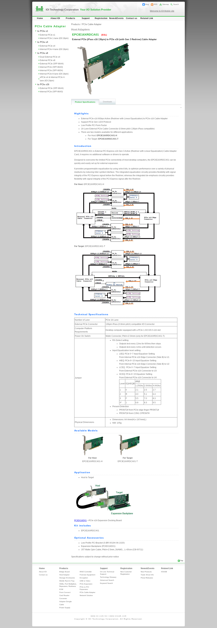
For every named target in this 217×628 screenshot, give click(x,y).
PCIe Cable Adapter (91, 24)
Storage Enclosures (67, 578)
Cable (61, 604)
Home (40, 18)
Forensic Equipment (87, 575)
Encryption (84, 578)
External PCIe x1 (47, 35)
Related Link (146, 18)
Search (176, 4)
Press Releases (147, 578)
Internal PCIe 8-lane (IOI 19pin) (54, 74)
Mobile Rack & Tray (66, 581)
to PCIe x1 (42, 31)
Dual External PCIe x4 (50, 57)
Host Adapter (64, 575)
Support (86, 18)
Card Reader (64, 595)
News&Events (116, 18)
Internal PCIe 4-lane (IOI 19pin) (54, 49)
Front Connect (65, 592)
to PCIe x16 (43, 84)
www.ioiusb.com (118, 616)
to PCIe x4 (42, 42)
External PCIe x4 (47, 46)
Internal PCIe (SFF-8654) (51, 70)
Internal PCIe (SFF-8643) (51, 67)
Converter (63, 598)
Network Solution (86, 595)
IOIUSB (164, 572)
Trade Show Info (147, 575)
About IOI (55, 18)
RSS (155, 4)
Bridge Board (64, 572)
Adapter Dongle (65, 601)
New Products (146, 572)
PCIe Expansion (86, 584)
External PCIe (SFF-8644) (52, 63)
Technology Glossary (108, 577)
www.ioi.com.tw (99, 616)
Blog (147, 4)
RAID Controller (86, 572)
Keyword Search (106, 583)
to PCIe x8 (42, 53)
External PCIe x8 (47, 60)
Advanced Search (107, 580)
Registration (101, 18)
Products (70, 18)
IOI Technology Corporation (78, 9)
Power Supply (64, 608)
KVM (61, 589)
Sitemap (165, 4)
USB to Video (85, 581)
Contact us (131, 18)
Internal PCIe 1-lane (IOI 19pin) (54, 38)
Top (181, 560)
